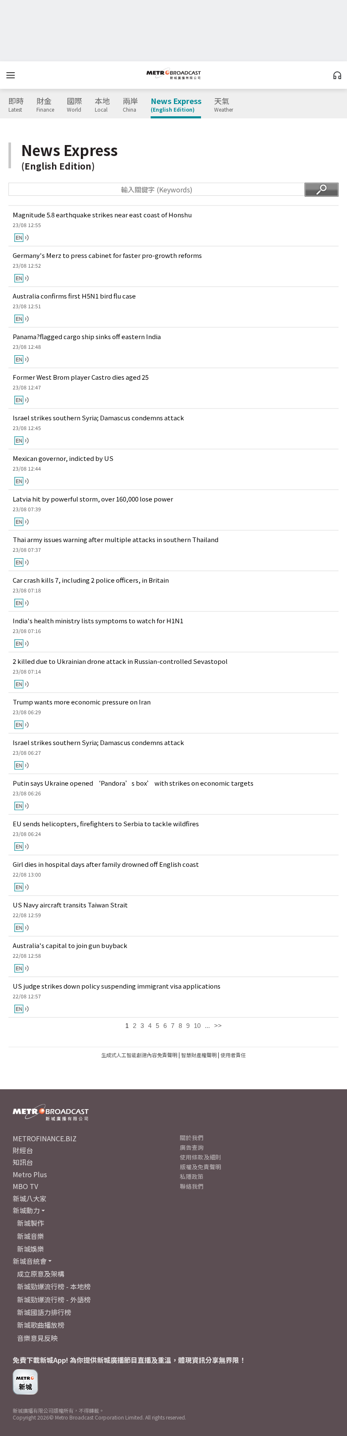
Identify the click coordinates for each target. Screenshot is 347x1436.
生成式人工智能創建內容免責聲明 (139, 1054)
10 (197, 1025)
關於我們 (192, 1137)
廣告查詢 (192, 1147)
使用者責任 (233, 1054)
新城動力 (26, 1210)
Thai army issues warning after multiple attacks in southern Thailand (115, 539)
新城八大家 (30, 1198)
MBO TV (25, 1186)
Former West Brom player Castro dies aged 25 (81, 377)
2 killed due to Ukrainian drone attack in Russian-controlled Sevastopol (120, 661)
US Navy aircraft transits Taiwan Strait (70, 904)
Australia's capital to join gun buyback (70, 945)
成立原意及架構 (40, 1274)
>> (218, 1025)
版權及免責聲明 (200, 1166)
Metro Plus (30, 1174)
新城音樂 (30, 1236)
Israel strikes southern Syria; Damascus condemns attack (98, 417)
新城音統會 (30, 1261)
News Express (176, 105)
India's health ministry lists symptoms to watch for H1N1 (98, 620)
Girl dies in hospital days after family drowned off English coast (106, 864)
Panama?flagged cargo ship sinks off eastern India (87, 336)
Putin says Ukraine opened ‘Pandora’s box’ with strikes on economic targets (133, 782)
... (207, 1025)
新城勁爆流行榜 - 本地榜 (54, 1286)
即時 (16, 105)
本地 (102, 105)
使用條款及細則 (200, 1157)
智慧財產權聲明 (199, 1054)
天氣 (223, 105)
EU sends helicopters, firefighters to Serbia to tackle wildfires (106, 823)
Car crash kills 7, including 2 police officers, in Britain (91, 579)
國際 (74, 105)
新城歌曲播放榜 (40, 1325)
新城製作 (30, 1223)
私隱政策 (192, 1176)
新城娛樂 (30, 1249)
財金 (45, 105)
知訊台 (23, 1162)
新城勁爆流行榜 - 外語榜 (54, 1299)
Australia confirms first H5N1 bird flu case (74, 295)
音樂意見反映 (37, 1338)
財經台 (23, 1150)
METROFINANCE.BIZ (45, 1138)
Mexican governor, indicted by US (63, 458)
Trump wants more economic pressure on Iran (82, 701)
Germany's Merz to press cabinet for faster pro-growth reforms (107, 255)
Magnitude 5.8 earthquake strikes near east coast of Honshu (102, 214)
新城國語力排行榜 (44, 1312)
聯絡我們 (192, 1186)
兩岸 (130, 105)
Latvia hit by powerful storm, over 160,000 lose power (93, 498)
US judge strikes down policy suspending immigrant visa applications (116, 985)
